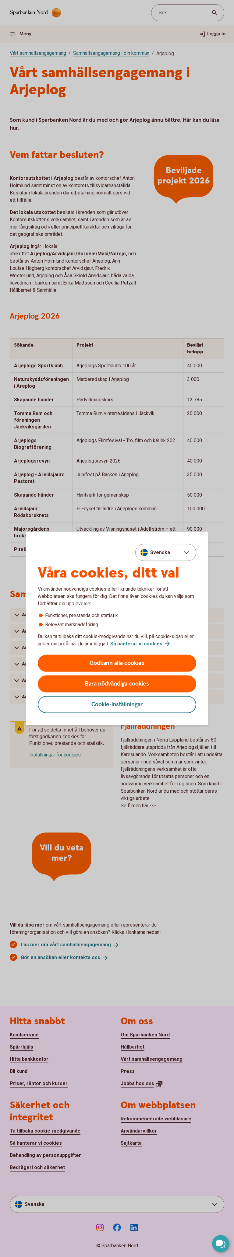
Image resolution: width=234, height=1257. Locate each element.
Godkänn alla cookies (117, 663)
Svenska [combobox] (160, 552)
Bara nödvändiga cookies (117, 684)
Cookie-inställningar (117, 704)
